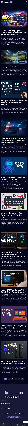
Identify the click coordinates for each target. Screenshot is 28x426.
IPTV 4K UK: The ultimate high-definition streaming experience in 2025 (13, 140)
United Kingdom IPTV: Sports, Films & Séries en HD (13, 215)
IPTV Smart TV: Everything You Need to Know (13, 327)
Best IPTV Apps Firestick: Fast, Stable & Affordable (13, 362)
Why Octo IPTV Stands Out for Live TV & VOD (14, 178)
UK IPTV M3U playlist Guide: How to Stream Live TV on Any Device (13, 32)
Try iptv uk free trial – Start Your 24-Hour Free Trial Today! (14, 102)
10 (19, 378)
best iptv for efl (8, 67)
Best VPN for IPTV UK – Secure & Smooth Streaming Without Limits (13, 254)
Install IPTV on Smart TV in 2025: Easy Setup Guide (13, 291)
